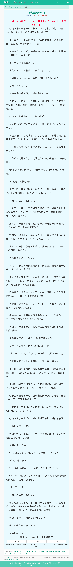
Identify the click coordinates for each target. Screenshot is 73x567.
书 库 (20, 2)
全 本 (31, 2)
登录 (64, 2)
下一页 (56, 541)
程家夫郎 (16, 551)
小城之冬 (22, 553)
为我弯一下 (15, 553)
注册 (68, 2)
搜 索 (36, 2)
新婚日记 (51, 551)
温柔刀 (28, 553)
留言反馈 (44, 15)
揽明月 (22, 551)
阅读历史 (59, 2)
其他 (10, 7)
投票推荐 (28, 15)
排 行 (25, 2)
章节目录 (36, 541)
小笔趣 (6, 2)
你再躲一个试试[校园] (31, 551)
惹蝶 (46, 551)
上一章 (17, 541)
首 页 (15, 2)
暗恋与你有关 (17, 7)
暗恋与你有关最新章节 (13, 559)
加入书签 (36, 15)
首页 (6, 7)
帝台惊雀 (41, 551)
